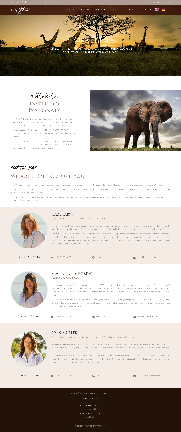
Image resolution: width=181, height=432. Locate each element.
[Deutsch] (163, 9)
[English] (157, 9)
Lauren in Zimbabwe (90, 414)
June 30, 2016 (90, 417)
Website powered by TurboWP (90, 426)
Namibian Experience (90, 405)
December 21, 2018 (90, 409)
